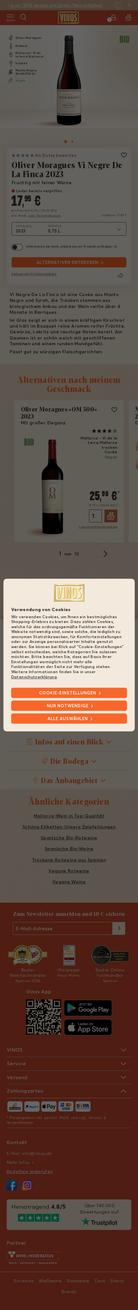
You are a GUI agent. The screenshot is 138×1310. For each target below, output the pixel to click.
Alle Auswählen (67, 718)
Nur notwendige (68, 705)
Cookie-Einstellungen (67, 692)
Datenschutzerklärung (34, 676)
